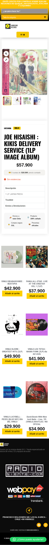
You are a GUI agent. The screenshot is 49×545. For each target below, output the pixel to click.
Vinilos (16, 128)
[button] (44, 23)
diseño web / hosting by (24, 530)
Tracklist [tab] (9, 200)
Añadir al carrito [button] (12, 293)
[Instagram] (45, 525)
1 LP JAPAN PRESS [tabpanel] (14, 194)
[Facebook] (39, 525)
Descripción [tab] (10, 188)
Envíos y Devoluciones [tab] (15, 206)
